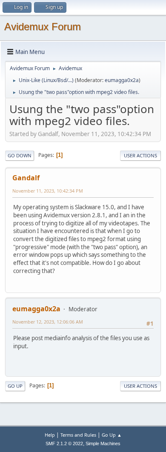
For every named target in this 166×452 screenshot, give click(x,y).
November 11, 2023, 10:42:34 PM (47, 191)
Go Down (19, 155)
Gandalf (26, 177)
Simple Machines (103, 443)
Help (50, 435)
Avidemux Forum (42, 26)
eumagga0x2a (122, 80)
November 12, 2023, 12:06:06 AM (47, 321)
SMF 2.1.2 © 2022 (64, 443)
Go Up (15, 386)
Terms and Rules (78, 435)
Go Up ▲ (112, 435)
